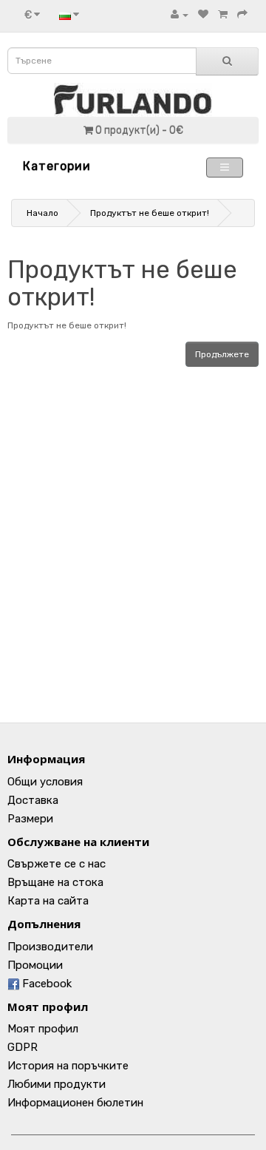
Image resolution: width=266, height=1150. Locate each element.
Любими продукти (56, 1084)
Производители (50, 946)
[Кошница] (223, 15)
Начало (42, 213)
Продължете (222, 354)
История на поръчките (68, 1065)
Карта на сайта (48, 900)
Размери (30, 818)
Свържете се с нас (56, 863)
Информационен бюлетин (75, 1102)
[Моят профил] (179, 15)
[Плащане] (242, 15)
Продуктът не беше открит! (149, 213)
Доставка (32, 800)
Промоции (35, 965)
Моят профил (42, 1028)
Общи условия (45, 781)
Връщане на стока (55, 882)
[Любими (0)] (203, 15)
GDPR (22, 1047)
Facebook (45, 983)
